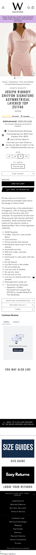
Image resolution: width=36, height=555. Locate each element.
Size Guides (18, 529)
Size (18, 152)
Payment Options (18, 536)
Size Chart (18, 174)
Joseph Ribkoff (18, 88)
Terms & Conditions (18, 539)
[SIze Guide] (18, 448)
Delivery (18, 532)
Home (4, 82)
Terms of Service (18, 511)
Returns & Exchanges (18, 522)
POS (8, 548)
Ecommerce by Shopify (21, 548)
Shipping (18, 124)
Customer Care (18, 518)
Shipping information (18, 301)
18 (21, 156)
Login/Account (18, 501)
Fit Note (18, 162)
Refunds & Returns (18, 504)
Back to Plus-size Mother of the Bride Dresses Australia (18, 423)
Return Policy (18, 305)
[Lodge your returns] (18, 475)
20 (26, 156)
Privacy (18, 543)
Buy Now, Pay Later (18, 508)
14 (9, 156)
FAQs (18, 309)
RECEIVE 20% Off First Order (17, 494)
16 (15, 156)
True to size (18, 166)
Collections (13, 82)
